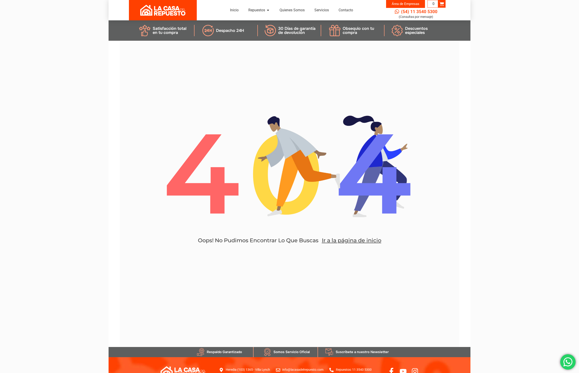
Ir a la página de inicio (351, 240)
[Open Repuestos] (268, 10)
